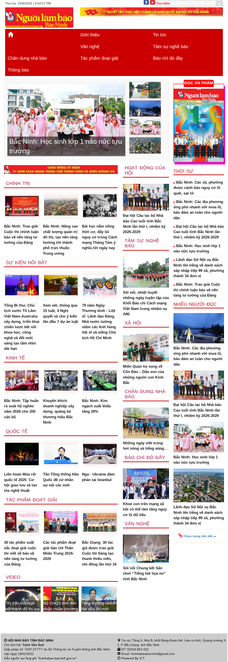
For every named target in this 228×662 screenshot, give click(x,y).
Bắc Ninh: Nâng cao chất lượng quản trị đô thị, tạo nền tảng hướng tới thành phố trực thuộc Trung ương (60, 239)
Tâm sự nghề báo (170, 46)
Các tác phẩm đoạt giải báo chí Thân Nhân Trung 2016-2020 (59, 550)
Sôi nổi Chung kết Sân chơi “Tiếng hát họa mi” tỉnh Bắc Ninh (144, 573)
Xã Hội (133, 322)
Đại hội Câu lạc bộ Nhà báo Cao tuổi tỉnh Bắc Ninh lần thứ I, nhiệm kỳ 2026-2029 (144, 223)
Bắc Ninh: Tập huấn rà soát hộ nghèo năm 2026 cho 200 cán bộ (21, 409)
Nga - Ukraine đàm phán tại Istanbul (98, 477)
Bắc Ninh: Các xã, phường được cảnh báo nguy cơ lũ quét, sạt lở (198, 187)
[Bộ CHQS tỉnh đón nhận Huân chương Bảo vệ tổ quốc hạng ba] (60, 599)
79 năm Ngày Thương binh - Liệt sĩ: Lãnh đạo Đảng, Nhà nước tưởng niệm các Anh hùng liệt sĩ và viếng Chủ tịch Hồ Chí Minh (99, 321)
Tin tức (160, 34)
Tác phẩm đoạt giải (99, 58)
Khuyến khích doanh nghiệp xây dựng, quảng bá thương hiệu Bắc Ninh (58, 411)
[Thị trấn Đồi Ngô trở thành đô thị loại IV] (23, 599)
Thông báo (18, 70)
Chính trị (18, 183)
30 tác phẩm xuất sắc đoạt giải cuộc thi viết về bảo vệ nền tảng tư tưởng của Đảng (20, 553)
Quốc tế (17, 431)
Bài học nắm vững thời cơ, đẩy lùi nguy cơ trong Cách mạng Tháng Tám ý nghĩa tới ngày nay (99, 237)
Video (13, 577)
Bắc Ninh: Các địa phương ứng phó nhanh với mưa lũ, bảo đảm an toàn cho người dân (198, 210)
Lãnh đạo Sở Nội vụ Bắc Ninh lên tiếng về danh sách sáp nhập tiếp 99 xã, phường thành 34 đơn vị (198, 268)
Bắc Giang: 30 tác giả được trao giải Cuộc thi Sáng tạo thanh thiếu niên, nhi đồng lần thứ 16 (99, 553)
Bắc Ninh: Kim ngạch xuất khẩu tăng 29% (96, 406)
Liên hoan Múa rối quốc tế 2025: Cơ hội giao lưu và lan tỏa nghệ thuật (20, 482)
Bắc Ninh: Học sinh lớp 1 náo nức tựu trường (196, 248)
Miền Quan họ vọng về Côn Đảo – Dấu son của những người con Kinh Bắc (143, 374)
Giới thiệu (90, 34)
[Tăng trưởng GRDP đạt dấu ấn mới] (98, 599)
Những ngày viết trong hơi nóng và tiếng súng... (145, 446)
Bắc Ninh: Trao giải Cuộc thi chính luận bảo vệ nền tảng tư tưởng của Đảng (21, 234)
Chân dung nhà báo (27, 58)
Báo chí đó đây (168, 58)
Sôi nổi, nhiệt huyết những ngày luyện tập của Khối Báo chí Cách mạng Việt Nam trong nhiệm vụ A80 (146, 303)
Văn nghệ (89, 46)
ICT (142, 658)
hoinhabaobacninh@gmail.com (153, 654)
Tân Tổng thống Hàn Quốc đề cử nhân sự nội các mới (61, 479)
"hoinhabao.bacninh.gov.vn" (57, 658)
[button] (197, 536)
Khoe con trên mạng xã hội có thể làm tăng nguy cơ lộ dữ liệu (145, 509)
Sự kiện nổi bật (26, 262)
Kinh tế (15, 357)
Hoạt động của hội (145, 170)
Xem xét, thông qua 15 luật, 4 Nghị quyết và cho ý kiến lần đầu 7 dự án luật (60, 313)
